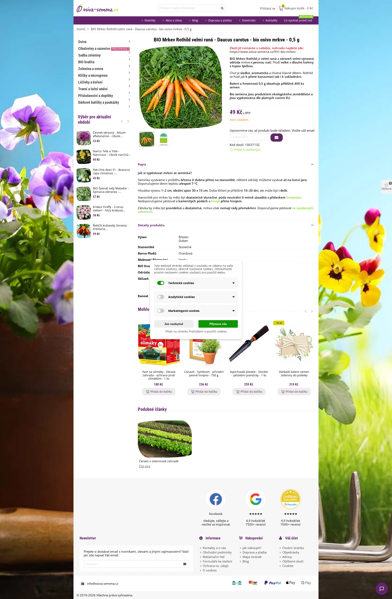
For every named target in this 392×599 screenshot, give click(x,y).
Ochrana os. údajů (215, 566)
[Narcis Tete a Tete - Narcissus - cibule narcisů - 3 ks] (84, 157)
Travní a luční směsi (93, 89)
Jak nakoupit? (252, 548)
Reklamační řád (213, 557)
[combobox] (188, 8)
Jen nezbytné (173, 323)
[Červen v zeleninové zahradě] (165, 439)
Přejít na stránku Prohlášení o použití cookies (196, 331)
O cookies (210, 570)
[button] (122, 121)
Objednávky (290, 552)
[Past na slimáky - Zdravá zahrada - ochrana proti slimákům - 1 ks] (159, 344)
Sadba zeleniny (89, 55)
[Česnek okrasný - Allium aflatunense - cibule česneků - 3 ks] (84, 138)
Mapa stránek (252, 557)
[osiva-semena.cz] (101, 8)
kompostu (293, 197)
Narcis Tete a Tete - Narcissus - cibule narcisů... (112, 153)
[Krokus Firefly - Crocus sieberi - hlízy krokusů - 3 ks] (84, 212)
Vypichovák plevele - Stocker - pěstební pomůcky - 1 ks (249, 373)
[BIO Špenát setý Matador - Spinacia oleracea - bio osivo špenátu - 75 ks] (84, 194)
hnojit (215, 201)
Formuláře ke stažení (217, 561)
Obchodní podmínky (217, 552)
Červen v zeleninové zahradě (158, 461)
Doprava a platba (220, 20)
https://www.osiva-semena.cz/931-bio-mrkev (263, 52)
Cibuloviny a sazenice (103, 48)
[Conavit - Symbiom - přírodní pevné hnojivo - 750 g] (204, 344)
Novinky (150, 20)
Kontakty (271, 20)
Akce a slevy (174, 20)
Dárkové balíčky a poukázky (98, 102)
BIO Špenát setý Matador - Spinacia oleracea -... (111, 190)
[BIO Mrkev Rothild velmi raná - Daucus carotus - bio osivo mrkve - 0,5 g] (180, 87)
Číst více (144, 466)
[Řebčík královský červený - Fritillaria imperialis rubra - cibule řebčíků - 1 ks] (84, 231)
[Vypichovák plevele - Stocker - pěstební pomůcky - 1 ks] (249, 344)
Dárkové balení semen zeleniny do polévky (294, 373)
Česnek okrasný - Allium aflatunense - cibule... (109, 134)
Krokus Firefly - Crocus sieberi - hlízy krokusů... (109, 208)
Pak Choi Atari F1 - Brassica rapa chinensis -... (111, 171)
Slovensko (248, 20)
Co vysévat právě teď (298, 19)
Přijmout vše (218, 323)
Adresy (287, 557)
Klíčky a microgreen (93, 75)
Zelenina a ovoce (90, 69)
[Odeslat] (222, 8)
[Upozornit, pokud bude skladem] (277, 137)
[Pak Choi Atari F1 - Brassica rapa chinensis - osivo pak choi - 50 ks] (84, 175)
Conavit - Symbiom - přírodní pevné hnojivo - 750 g (204, 373)
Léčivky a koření (90, 82)
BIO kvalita (86, 62)
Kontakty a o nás (214, 548)
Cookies (287, 566)
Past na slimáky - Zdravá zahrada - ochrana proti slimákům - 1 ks (158, 375)
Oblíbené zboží (292, 561)
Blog (195, 20)
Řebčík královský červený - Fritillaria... (110, 227)
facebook (216, 514)
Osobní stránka (293, 548)
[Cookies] (280, 565)
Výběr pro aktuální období (94, 119)
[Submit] (185, 563)
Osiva (82, 42)
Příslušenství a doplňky (95, 95)
